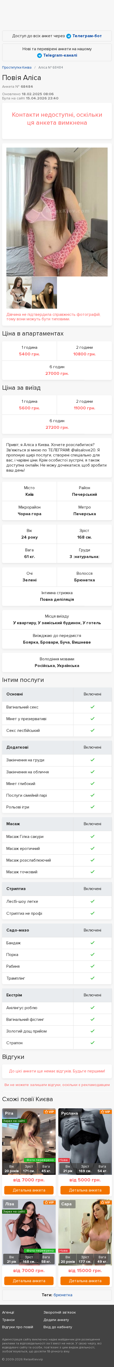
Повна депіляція (57, 599)
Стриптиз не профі (24, 913)
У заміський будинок (59, 623)
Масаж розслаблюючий (28, 860)
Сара (66, 1204)
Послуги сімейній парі (26, 795)
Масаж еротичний (23, 848)
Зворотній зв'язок (59, 1312)
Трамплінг (15, 978)
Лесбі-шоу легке (22, 901)
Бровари (49, 642)
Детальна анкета (29, 1190)
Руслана (69, 1113)
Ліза (9, 1204)
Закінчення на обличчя (27, 772)
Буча (65, 642)
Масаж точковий (21, 872)
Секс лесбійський (23, 730)
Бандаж (13, 943)
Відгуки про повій (17, 1327)
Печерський (84, 494)
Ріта (9, 1113)
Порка (12, 954)
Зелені (30, 580)
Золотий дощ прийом (26, 1031)
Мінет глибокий (20, 783)
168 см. (84, 537)
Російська (45, 665)
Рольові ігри (17, 807)
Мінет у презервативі (26, 719)
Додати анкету (56, 1320)
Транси (8, 1320)
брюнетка (63, 1295)
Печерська (84, 514)
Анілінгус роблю (21, 1007)
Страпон (14, 1043)
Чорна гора (29, 514)
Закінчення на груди (25, 760)
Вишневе (81, 642)
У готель (92, 623)
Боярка (30, 642)
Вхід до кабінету (57, 1327)
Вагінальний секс (22, 707)
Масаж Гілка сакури (24, 836)
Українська (68, 665)
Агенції (8, 1312)
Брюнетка (84, 580)
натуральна (86, 556)
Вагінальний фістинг (25, 1019)
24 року (29, 537)
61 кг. (29, 556)
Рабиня (13, 966)
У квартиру (24, 623)
